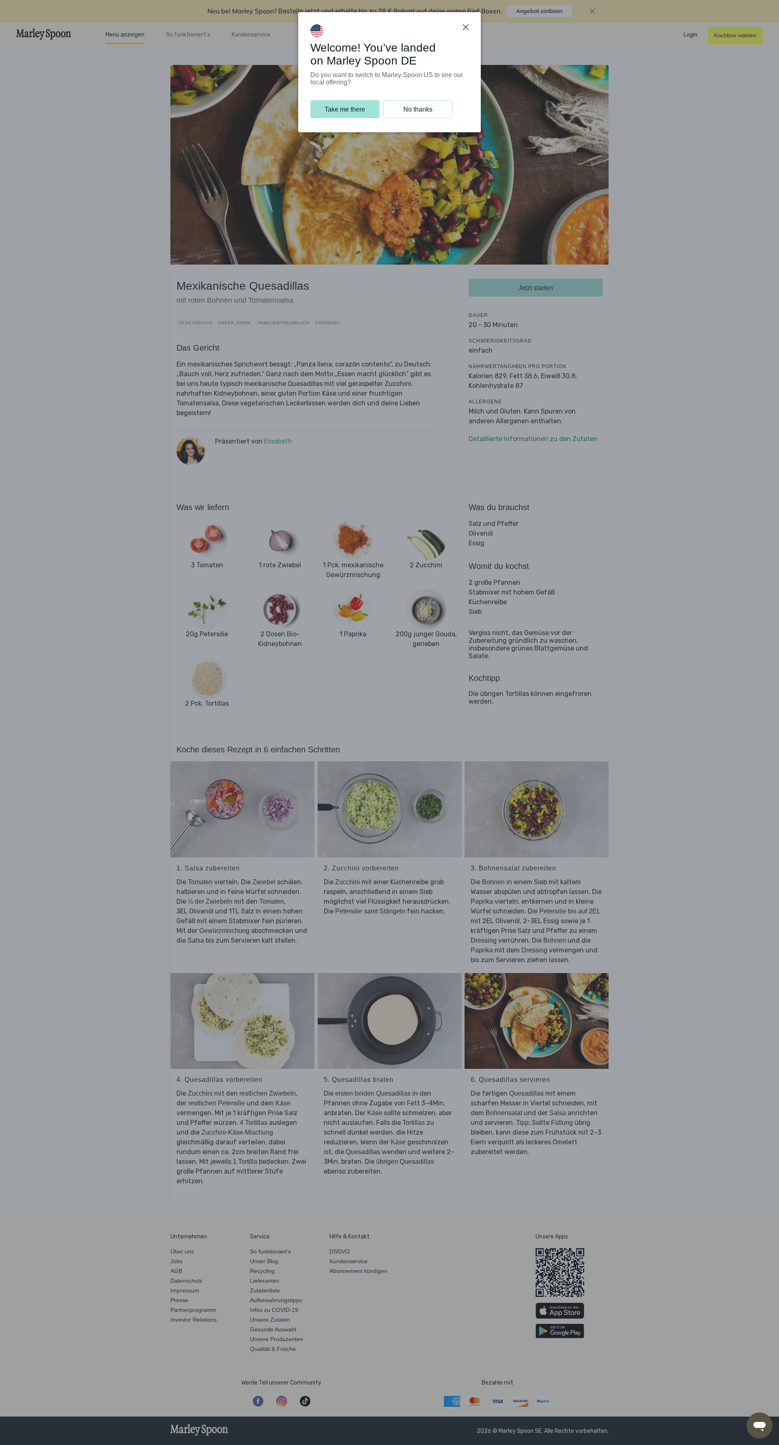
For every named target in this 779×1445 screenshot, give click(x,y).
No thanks (418, 109)
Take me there (345, 109)
